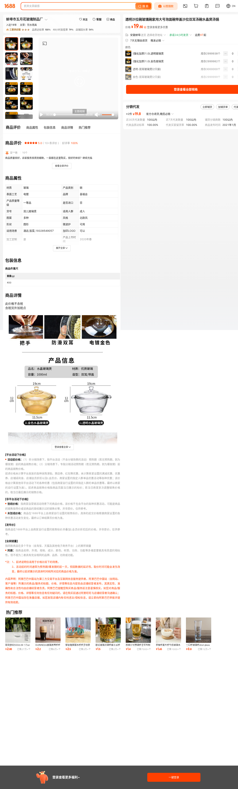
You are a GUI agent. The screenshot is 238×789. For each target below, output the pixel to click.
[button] (79, 81)
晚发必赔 (156, 40)
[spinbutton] (232, 53)
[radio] (26, 143)
